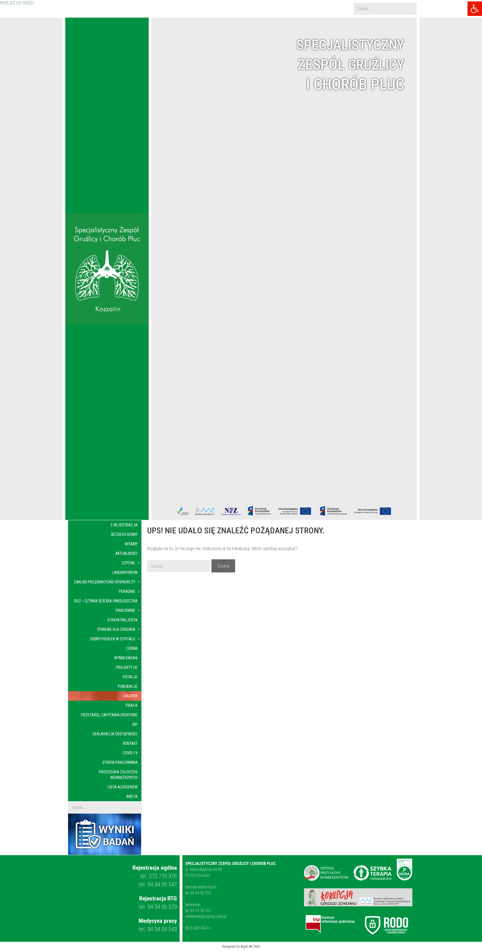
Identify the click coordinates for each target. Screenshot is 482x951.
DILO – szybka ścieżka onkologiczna (106, 601)
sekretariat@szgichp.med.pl (205, 916)
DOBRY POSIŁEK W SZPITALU (112, 639)
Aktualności (126, 553)
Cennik (132, 648)
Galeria (131, 696)
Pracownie (125, 610)
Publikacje (128, 686)
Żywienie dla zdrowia (116, 629)
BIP (135, 724)
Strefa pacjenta (122, 620)
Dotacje (130, 677)
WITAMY (131, 544)
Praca (132, 705)
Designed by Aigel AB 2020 (241, 946)
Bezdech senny (124, 534)
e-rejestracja (124, 525)
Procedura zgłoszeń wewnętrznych (118, 775)
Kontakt (130, 743)
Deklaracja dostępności (115, 734)
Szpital (128, 563)
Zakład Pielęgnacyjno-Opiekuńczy (104, 582)
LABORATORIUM (125, 572)
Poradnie (127, 591)
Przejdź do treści (17, 3)
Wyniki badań (126, 658)
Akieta (132, 796)
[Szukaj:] (385, 9)
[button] (474, 8)
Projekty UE (127, 667)
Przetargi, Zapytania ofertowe (109, 715)
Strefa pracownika (120, 762)
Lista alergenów (123, 787)
